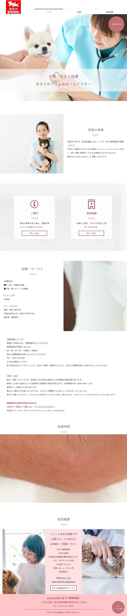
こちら (68, 578)
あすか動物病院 (63, 598)
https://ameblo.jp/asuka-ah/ (63, 582)
